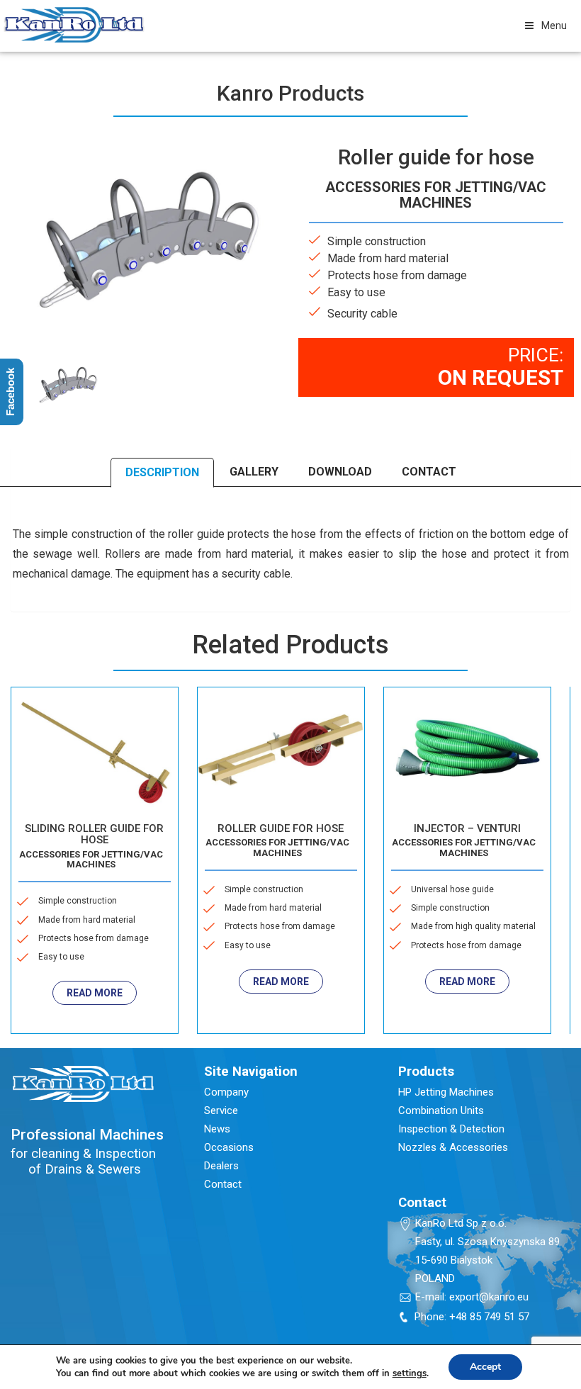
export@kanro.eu (489, 1296)
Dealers (221, 1165)
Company (226, 1092)
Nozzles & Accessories (453, 1147)
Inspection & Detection (451, 1129)
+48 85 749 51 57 (489, 1316)
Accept (485, 1366)
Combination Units (441, 1110)
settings (410, 1373)
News (217, 1129)
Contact (223, 1184)
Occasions (229, 1147)
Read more (113, 981)
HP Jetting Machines (446, 1092)
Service (221, 1110)
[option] (67, 382)
